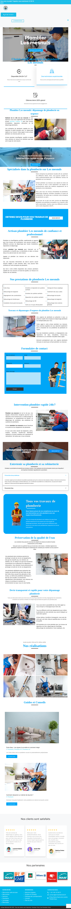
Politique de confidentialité (33, 896)
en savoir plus (11, 756)
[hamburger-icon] (68, 20)
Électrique (5, 902)
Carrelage (5, 900)
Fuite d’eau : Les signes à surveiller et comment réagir (23, 747)
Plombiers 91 (18, 749)
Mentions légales (30, 892)
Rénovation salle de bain (10, 892)
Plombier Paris (47, 907)
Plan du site (28, 900)
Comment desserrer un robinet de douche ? (19, 795)
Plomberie (10, 749)
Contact (27, 898)
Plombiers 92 (26, 749)
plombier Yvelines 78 (16, 121)
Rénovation (5, 894)
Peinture (5, 896)
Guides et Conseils (31, 894)
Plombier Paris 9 (36, 907)
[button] (35, 475)
